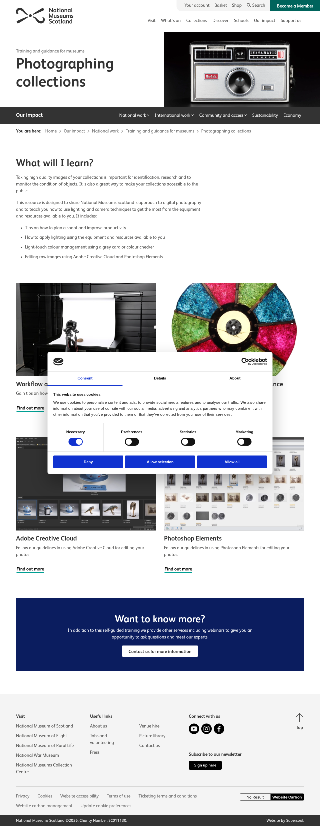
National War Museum (37, 755)
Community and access (221, 115)
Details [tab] (160, 378)
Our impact (264, 20)
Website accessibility (79, 796)
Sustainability (265, 115)
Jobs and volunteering (102, 739)
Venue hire (149, 726)
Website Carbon (287, 797)
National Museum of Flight (41, 735)
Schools (241, 20)
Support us (291, 20)
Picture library (152, 735)
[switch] (132, 442)
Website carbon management (44, 805)
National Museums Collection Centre (44, 768)
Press (95, 752)
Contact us (149, 745)
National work (132, 115)
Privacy (23, 796)
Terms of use (118, 796)
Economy (292, 115)
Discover (220, 20)
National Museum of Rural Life (45, 745)
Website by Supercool (284, 820)
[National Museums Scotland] (45, 15)
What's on (171, 20)
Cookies (45, 796)
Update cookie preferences (105, 805)
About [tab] (235, 378)
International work (172, 115)
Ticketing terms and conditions (167, 796)
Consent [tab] (85, 378)
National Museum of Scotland (44, 726)
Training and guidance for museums (50, 51)
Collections (196, 20)
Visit (152, 20)
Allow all (232, 462)
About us (98, 726)
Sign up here (205, 765)
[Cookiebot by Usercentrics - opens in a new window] (245, 361)
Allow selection (160, 462)
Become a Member (295, 6)
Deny (88, 462)
